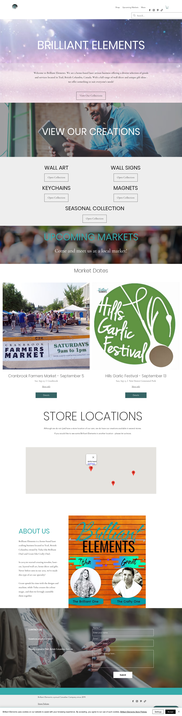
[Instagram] (153, 10)
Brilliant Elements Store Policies (133, 711)
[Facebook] (149, 10)
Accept (170, 711)
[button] (167, 7)
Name (95, 628)
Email (95, 638)
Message (97, 649)
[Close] (178, 712)
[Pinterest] (157, 10)
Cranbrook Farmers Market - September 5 (46, 376)
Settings (158, 711)
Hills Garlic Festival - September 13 (135, 376)
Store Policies (43, 704)
